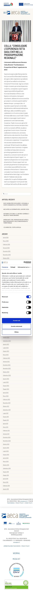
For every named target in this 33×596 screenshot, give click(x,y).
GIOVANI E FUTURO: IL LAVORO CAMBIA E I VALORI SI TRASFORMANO (16, 214)
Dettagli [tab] (13, 267)
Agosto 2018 (6, 489)
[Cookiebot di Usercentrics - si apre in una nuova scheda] (23, 262)
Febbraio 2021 (6, 430)
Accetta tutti (16, 320)
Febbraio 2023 (6, 358)
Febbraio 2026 (6, 244)
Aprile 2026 (5, 237)
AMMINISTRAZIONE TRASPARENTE (12, 546)
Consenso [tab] (5, 267)
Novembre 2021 (6, 403)
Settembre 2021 (6, 410)
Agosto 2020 (6, 447)
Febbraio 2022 (6, 399)
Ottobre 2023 (6, 337)
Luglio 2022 (6, 382)
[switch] (28, 302)
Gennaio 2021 (6, 434)
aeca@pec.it (16, 542)
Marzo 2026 (5, 241)
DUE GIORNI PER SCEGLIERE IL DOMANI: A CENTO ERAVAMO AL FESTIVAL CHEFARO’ (15, 204)
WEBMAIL (16, 553)
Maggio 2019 (6, 475)
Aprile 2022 (5, 392)
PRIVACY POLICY (20, 503)
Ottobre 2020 (6, 444)
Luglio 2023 (6, 347)
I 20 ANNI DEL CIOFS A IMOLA (12, 227)
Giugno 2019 (6, 472)
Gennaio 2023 (6, 361)
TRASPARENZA (11, 503)
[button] (4, 12)
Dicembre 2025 (6, 251)
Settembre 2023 (7, 341)
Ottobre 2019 (6, 465)
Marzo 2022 (5, 396)
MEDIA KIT (16, 559)
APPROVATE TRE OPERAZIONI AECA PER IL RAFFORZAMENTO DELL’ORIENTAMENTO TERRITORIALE (16, 221)
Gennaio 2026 (6, 248)
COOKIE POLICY (28, 503)
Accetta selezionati (16, 326)
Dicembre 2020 (6, 437)
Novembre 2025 (7, 254)
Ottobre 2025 (6, 258)
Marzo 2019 (5, 482)
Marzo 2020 (5, 461)
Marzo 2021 (5, 427)
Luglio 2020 (6, 451)
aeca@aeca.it (24, 501)
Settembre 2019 (6, 468)
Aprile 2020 (5, 458)
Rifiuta (16, 332)
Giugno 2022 (6, 385)
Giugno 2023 (6, 351)
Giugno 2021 (6, 416)
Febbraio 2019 (6, 485)
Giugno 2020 (6, 454)
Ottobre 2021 (6, 406)
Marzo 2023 (5, 354)
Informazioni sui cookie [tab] (25, 267)
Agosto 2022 (6, 378)
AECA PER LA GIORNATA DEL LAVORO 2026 (16, 209)
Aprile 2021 (5, 423)
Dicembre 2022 (6, 365)
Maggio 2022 (6, 389)
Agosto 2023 (6, 344)
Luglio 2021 (5, 413)
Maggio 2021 (6, 420)
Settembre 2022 (7, 375)
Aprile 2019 (5, 478)
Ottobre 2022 (6, 372)
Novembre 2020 (7, 440)
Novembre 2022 (7, 368)
